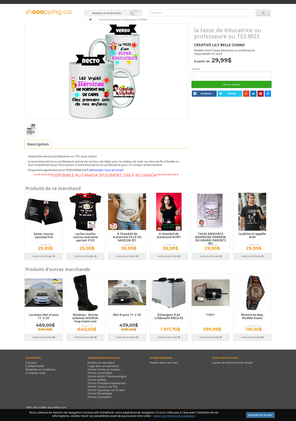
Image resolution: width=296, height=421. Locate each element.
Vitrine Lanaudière (99, 397)
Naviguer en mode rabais (106, 13)
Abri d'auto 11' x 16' (127, 315)
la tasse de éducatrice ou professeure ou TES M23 (123, 19)
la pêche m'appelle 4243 (252, 235)
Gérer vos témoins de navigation (174, 416)
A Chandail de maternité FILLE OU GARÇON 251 (127, 237)
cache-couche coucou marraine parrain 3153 (85, 237)
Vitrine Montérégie (100, 393)
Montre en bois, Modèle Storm (252, 316)
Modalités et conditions (40, 369)
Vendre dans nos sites (164, 363)
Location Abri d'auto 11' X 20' (44, 316)
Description (38, 144)
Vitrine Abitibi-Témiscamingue (107, 376)
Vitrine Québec (97, 380)
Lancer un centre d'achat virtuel (232, 363)
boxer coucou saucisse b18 (43, 235)
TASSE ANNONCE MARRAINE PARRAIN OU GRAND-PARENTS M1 (210, 238)
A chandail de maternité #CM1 (169, 235)
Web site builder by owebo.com (46, 407)
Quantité (196, 68)
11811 (210, 315)
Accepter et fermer (260, 415)
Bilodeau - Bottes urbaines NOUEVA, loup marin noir (85, 318)
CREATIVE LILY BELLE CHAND (219, 44)
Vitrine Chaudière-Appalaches (107, 383)
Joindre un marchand (101, 363)
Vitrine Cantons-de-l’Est (103, 386)
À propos (31, 363)
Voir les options (231, 84)
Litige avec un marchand (103, 366)
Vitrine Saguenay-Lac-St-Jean (106, 390)
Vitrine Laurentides (100, 373)
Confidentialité (34, 366)
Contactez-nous (35, 373)
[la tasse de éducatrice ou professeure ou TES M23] (106, 72)
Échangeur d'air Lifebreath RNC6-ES (169, 316)
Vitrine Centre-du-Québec (104, 369)
